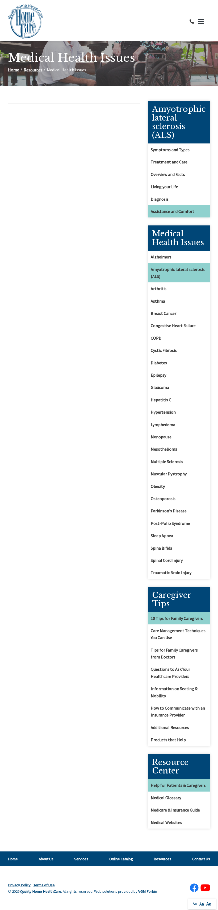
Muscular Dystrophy (169, 473)
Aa (195, 903)
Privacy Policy (19, 884)
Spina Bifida (161, 548)
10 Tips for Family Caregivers (177, 618)
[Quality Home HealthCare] (25, 21)
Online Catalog (121, 858)
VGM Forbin (147, 891)
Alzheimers (161, 257)
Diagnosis (160, 199)
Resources (33, 69)
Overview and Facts (168, 174)
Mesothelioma (164, 449)
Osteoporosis (163, 498)
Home (13, 69)
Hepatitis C (161, 399)
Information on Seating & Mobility (174, 692)
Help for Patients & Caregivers (178, 785)
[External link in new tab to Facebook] (194, 888)
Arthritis (158, 288)
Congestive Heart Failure (173, 325)
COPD (156, 338)
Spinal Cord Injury (167, 560)
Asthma (158, 301)
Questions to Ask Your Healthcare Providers (170, 672)
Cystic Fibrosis (164, 350)
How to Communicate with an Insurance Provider (178, 711)
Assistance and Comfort (172, 211)
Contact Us (201, 858)
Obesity (158, 486)
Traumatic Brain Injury (171, 572)
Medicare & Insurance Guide (175, 810)
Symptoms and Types (170, 149)
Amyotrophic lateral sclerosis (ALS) (178, 273)
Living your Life (164, 186)
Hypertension (163, 412)
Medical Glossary (166, 797)
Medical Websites (166, 822)
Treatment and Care (169, 161)
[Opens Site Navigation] (204, 21)
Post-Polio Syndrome (170, 523)
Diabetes (159, 362)
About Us (46, 858)
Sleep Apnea (162, 535)
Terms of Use (44, 884)
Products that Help (168, 739)
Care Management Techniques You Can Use (178, 634)
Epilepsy (158, 375)
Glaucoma (160, 387)
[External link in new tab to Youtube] (205, 888)
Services (81, 858)
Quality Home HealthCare (40, 891)
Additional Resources (170, 727)
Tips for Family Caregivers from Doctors (174, 653)
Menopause (161, 436)
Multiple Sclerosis (167, 461)
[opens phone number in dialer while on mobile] (194, 21)
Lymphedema (163, 424)
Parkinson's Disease (169, 510)
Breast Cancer (163, 313)
